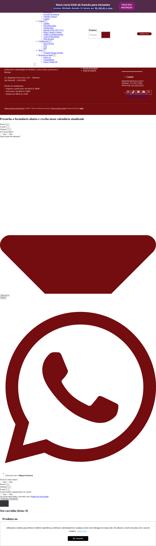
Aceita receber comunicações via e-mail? (15, 492)
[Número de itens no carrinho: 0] (35, 64)
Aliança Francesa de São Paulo (14, 108)
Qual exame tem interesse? (10, 136)
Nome (2, 124)
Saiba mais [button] (82, 531)
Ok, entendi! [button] (78, 538)
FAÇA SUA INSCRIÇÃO (126, 6)
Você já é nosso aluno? (9, 480)
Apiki (81, 108)
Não (10, 134)
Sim (4, 134)
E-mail (3, 127)
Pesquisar (93, 30)
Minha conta (144, 34)
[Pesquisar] (105, 35)
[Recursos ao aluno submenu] (54, 55)
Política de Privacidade (58, 108)
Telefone (3, 129)
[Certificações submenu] (50, 41)
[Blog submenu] (44, 50)
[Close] (4, 503)
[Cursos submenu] (45, 21)
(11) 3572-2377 (137, 85)
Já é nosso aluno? (6, 132)
